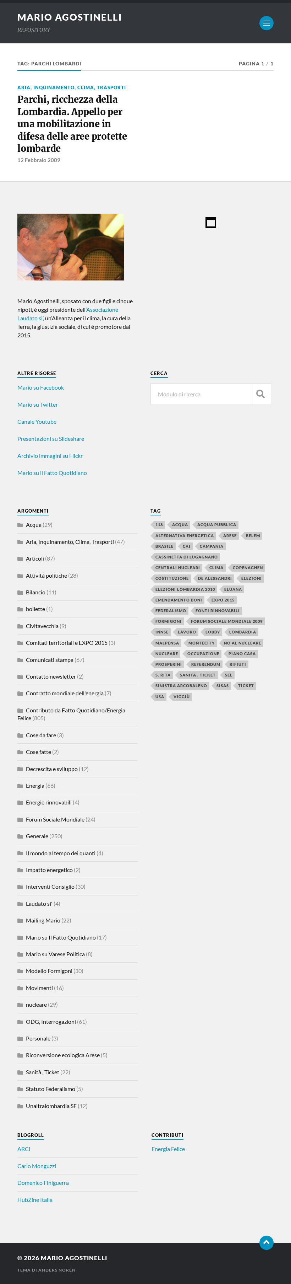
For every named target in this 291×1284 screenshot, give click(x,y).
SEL (228, 675)
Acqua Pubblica (216, 524)
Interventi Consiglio (50, 886)
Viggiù (182, 696)
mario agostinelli (69, 17)
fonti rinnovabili (218, 610)
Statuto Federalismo (50, 1088)
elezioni (251, 578)
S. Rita (163, 675)
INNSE (162, 632)
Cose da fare (41, 735)
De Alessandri (215, 578)
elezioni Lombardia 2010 (185, 589)
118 (159, 524)
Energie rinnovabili (49, 802)
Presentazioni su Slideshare (50, 438)
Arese (230, 535)
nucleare (36, 1004)
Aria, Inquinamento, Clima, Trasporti (71, 87)
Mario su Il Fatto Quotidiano (61, 937)
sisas (222, 685)
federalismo (170, 610)
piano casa (242, 653)
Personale (38, 1038)
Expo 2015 (223, 600)
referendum (205, 664)
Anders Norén (57, 1270)
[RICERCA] (260, 394)
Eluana (233, 589)
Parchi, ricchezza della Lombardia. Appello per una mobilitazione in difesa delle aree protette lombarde (72, 124)
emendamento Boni (178, 600)
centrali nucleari (177, 567)
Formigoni (168, 621)
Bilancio (35, 592)
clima (216, 567)
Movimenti (39, 987)
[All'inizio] (266, 1243)
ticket (246, 685)
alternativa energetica (184, 535)
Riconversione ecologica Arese (63, 1055)
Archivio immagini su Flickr (50, 455)
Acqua (34, 524)
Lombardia (242, 632)
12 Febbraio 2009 (38, 160)
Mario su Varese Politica (55, 954)
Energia (35, 785)
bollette (35, 608)
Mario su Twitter (37, 404)
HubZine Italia (35, 1199)
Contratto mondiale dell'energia (65, 693)
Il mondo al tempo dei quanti (60, 853)
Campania (212, 546)
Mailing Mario (43, 920)
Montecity (201, 643)
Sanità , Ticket (42, 1072)
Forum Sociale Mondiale (55, 819)
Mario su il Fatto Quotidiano (52, 472)
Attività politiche (46, 575)
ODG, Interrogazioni (51, 1021)
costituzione (172, 578)
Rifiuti (238, 664)
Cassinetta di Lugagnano (186, 557)
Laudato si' (39, 903)
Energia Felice (168, 1148)
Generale (37, 836)
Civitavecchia (42, 625)
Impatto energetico (49, 869)
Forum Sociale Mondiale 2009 (227, 621)
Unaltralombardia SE (51, 1105)
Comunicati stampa (49, 659)
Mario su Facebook (40, 387)
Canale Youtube (36, 421)
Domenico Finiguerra (43, 1182)
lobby (212, 632)
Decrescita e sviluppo (52, 768)
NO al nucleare (242, 643)
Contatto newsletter (51, 676)
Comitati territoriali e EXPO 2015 (67, 642)
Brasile (164, 546)
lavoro (187, 632)
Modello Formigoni (49, 970)
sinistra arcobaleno (181, 685)
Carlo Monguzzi (36, 1165)
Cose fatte (38, 751)
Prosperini (168, 664)
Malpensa (167, 643)
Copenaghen (248, 567)
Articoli (35, 558)
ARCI (24, 1148)
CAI (187, 546)
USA (159, 696)
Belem (253, 535)
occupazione (203, 653)
